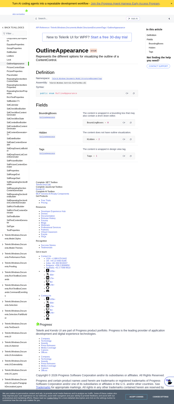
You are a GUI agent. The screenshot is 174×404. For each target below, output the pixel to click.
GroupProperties (14, 48)
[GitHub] (47, 288)
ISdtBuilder (12, 52)
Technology (46, 341)
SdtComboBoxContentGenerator (17, 127)
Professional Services (51, 227)
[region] (87, 397)
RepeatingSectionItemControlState (17, 80)
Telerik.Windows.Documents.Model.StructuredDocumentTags (78, 27)
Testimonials (46, 247)
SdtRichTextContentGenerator (17, 211)
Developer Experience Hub (53, 211)
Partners (45, 230)
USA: (56, 258)
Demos (44, 214)
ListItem (10, 56)
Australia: (58, 268)
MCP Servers (42, 194)
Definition (45, 72)
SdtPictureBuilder (15, 161)
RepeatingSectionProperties (17, 92)
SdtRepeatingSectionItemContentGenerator (17, 201)
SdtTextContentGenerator (17, 221)
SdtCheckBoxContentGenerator (16, 113)
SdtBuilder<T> (13, 101)
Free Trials (46, 200)
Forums (44, 220)
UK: (56, 261)
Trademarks (43, 387)
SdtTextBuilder (13, 216)
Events (44, 234)
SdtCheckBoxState (15, 119)
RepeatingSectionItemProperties (17, 86)
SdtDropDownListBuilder (17, 149)
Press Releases (48, 345)
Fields (42, 104)
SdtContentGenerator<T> (17, 133)
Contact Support (158, 66)
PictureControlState (15, 67)
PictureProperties (14, 71)
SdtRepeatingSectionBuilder (17, 183)
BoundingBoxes (48, 113)
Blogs (43, 223)
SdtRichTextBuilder (15, 206)
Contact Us (46, 256)
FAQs (43, 236)
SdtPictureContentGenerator (17, 165)
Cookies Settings (160, 397)
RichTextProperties (15, 97)
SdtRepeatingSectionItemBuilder (17, 195)
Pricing (44, 203)
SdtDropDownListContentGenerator (17, 155)
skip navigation (18, 14)
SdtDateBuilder (14, 138)
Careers (44, 350)
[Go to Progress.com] (44, 326)
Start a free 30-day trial (109, 37)
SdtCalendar (12, 105)
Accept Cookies (136, 397)
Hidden (43, 132)
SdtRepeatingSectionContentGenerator (16, 189)
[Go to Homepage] (26, 14)
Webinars (45, 225)
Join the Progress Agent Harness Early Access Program (125, 3)
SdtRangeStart (13, 178)
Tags (41, 149)
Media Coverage (48, 348)
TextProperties (13, 230)
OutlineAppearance (15, 64)
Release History (48, 218)
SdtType (10, 226)
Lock (9, 60)
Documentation (48, 216)
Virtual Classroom (49, 232)
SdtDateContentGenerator (17, 143)
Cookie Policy (52, 398)
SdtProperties (13, 171)
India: (57, 263)
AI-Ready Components (58, 194)
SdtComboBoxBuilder (16, 122)
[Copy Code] (133, 93)
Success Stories (48, 245)
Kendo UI (40, 189)
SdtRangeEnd (13, 174)
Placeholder (12, 75)
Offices (44, 352)
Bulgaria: (58, 265)
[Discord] (47, 291)
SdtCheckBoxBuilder (16, 109)
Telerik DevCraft (43, 185)
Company (45, 339)
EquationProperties (15, 44)
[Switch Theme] (169, 19)
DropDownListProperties (17, 39)
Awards (44, 343)
